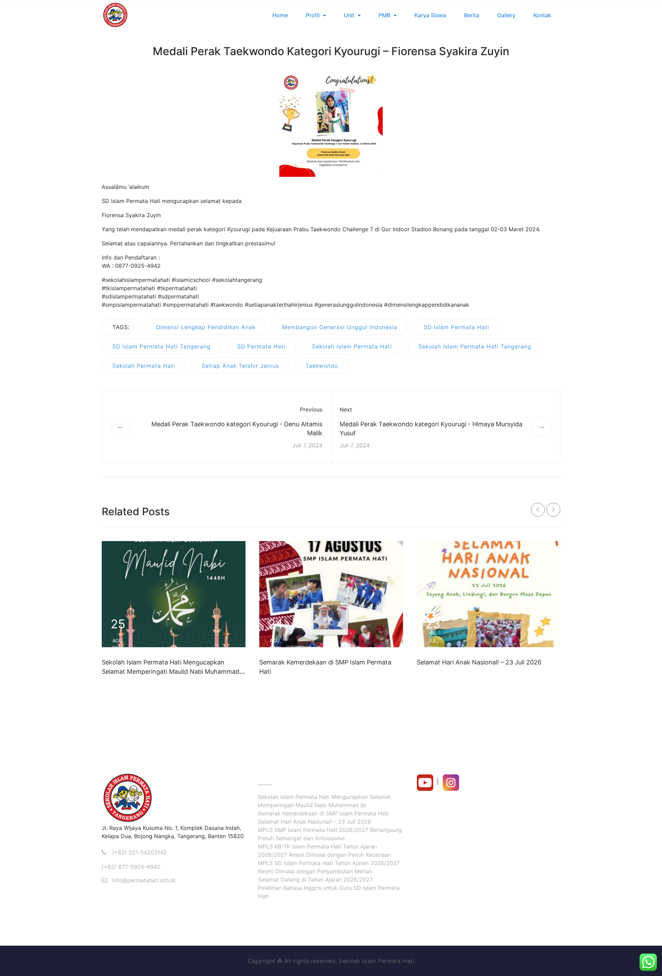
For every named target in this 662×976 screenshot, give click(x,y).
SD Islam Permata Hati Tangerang (161, 346)
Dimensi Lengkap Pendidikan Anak (205, 327)
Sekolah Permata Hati (143, 365)
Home (280, 15)
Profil (313, 15)
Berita (471, 15)
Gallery (506, 15)
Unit (349, 15)
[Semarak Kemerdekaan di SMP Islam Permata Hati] (331, 594)
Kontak (542, 15)
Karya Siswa (430, 15)
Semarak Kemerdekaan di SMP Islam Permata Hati (323, 813)
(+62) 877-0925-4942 (131, 866)
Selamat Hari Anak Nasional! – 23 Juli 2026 (479, 662)
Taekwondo (321, 365)
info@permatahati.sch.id (143, 880)
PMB (384, 15)
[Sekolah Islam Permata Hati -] (146, 15)
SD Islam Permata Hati (456, 327)
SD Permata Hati (261, 346)
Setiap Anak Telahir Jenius (240, 365)
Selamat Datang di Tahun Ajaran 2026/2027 (315, 879)
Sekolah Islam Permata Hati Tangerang (475, 346)
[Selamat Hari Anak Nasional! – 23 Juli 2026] (489, 594)
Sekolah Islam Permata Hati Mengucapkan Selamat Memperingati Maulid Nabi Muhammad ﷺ (170, 671)
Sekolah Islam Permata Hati (352, 346)
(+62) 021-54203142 (139, 852)
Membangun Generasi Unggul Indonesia (339, 327)
